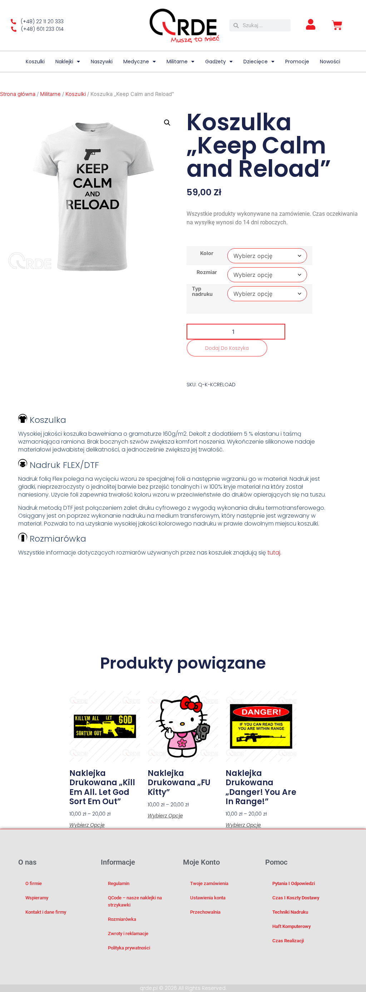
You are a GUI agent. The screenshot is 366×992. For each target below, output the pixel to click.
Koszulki (35, 61)
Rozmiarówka (122, 919)
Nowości (330, 61)
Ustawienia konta (208, 897)
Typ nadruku (202, 291)
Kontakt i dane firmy (45, 912)
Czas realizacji (288, 940)
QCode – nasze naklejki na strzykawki (135, 901)
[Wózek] (337, 25)
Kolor (206, 253)
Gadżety (215, 61)
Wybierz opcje (87, 824)
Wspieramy (36, 897)
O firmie (33, 883)
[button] (167, 122)
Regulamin (118, 883)
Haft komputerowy (291, 926)
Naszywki (102, 61)
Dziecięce (255, 61)
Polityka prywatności (129, 948)
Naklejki (64, 61)
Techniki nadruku (290, 912)
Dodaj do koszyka (227, 348)
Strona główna (17, 94)
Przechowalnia (205, 912)
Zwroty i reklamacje (128, 933)
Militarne (177, 61)
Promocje (297, 61)
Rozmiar (207, 272)
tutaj (273, 552)
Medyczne (136, 61)
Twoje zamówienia (209, 883)
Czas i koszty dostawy (295, 897)
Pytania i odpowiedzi (293, 883)
